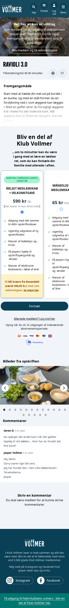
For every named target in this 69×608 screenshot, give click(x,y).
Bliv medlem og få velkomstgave (34, 50)
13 (23, 415)
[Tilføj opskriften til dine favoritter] (62, 73)
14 (29, 415)
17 (45, 415)
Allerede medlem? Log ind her (34, 319)
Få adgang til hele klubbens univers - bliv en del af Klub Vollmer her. (34, 600)
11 (59, 409)
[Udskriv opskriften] (52, 73)
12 (65, 409)
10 (54, 409)
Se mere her (31, 290)
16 (40, 415)
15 (34, 415)
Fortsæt (34, 306)
